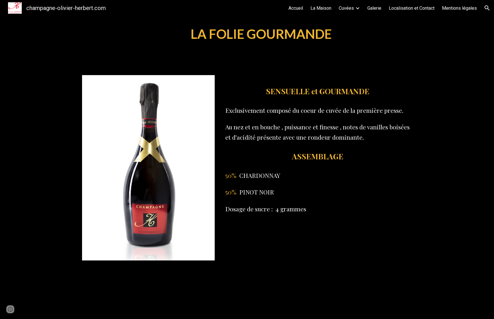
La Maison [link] (320, 8)
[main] (261, 34)
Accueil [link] (295, 8)
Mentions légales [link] (459, 8)
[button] (487, 8)
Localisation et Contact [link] (412, 8)
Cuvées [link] (346, 8)
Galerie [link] (374, 8)
